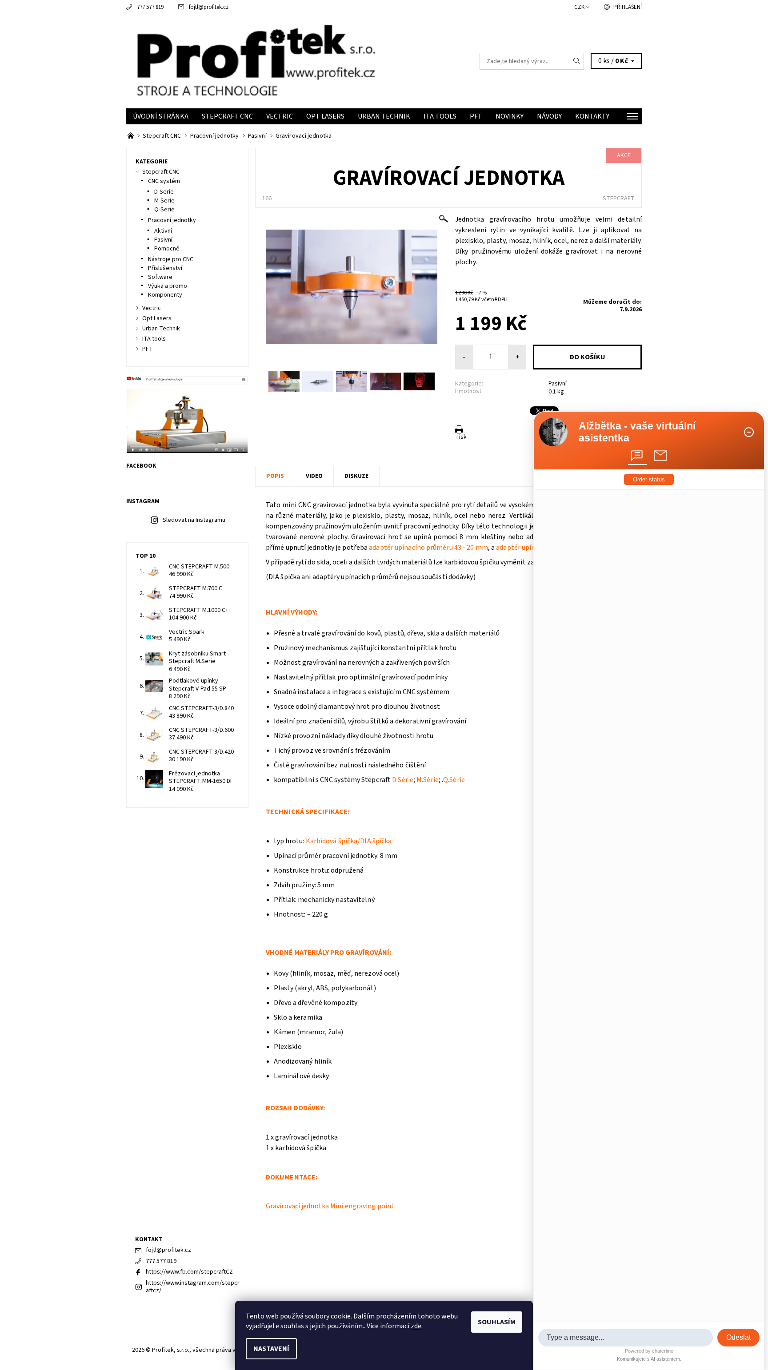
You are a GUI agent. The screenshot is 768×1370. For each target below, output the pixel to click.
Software (160, 277)
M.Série (427, 780)
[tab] (637, 455)
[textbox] (625, 1337)
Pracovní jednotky (172, 220)
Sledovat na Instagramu (194, 520)
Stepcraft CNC (227, 116)
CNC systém (164, 181)
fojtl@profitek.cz (208, 7)
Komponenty (165, 294)
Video (314, 476)
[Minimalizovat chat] (748, 432)
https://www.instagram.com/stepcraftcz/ (193, 1287)
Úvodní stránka (160, 116)
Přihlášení (627, 7)
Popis (275, 476)
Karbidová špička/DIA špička (349, 841)
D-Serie (164, 191)
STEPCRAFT (619, 198)
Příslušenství (165, 268)
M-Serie (164, 200)
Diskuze (356, 476)
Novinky (510, 116)
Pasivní (557, 383)
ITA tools (440, 116)
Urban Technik (384, 116)
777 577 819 (150, 7)
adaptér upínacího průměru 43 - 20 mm (428, 547)
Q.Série (454, 780)
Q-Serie (164, 209)
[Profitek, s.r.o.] (255, 61)
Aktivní (163, 230)
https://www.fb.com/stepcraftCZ (189, 1271)
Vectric (279, 116)
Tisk (461, 437)
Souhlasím (497, 1322)
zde (416, 1326)
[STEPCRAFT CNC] (131, 135)
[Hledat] (577, 61)
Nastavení (271, 1349)
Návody (549, 116)
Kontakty (592, 116)
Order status (649, 479)
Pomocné (167, 248)
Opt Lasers (325, 116)
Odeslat (738, 1337)
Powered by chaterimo (649, 1351)
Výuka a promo (167, 286)
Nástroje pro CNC (170, 259)
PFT (476, 116)
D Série (402, 780)
